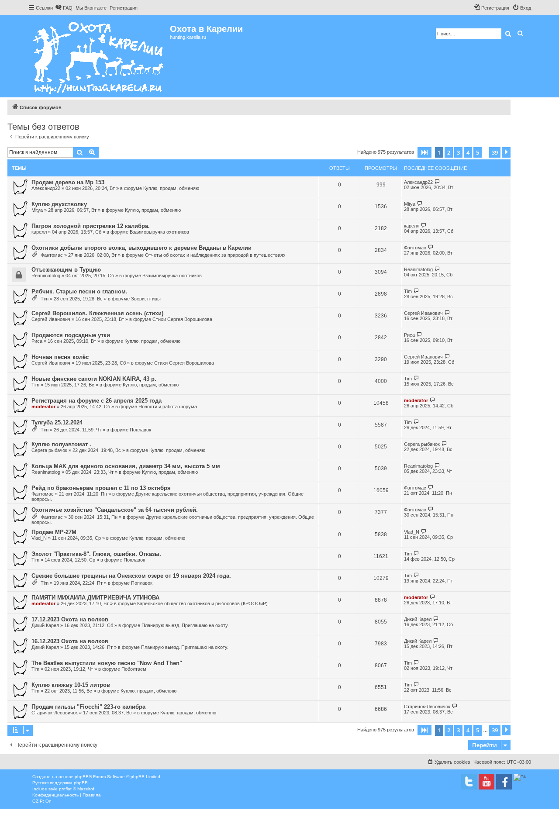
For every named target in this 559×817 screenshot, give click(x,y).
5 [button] (477, 152)
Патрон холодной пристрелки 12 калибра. (90, 226)
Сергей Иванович (50, 319)
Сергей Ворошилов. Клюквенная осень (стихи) (97, 313)
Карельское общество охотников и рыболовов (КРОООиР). (203, 603)
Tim (44, 298)
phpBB (82, 776)
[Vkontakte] (469, 781)
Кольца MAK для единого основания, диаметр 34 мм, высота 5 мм (125, 466)
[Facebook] (504, 781)
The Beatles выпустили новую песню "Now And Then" (106, 663)
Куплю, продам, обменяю (171, 188)
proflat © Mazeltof (76, 788)
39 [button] (495, 152)
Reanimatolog (45, 275)
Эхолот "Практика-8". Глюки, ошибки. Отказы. (96, 554)
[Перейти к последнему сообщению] (437, 182)
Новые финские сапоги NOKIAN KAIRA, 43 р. (93, 379)
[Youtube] (486, 781)
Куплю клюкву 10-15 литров (70, 685)
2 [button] (448, 152)
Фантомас (52, 255)
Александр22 (45, 188)
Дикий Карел (45, 625)
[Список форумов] (99, 56)
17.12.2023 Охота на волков (69, 619)
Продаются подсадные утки (70, 335)
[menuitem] (63, 8)
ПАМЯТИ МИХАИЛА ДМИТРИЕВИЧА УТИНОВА (95, 597)
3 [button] (458, 152)
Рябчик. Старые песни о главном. (79, 291)
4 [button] (467, 152)
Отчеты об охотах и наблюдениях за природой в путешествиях (215, 255)
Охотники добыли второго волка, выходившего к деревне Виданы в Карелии (141, 248)
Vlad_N (39, 538)
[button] (424, 152)
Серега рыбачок (49, 450)
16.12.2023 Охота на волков (69, 641)
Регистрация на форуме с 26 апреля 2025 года (96, 400)
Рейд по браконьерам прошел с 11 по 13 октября (101, 488)
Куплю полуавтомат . (61, 444)
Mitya (37, 210)
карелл (39, 231)
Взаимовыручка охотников (159, 231)
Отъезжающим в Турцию (66, 269)
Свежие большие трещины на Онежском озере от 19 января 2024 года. (131, 575)
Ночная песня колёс (60, 357)
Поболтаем (133, 669)
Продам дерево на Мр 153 (67, 182)
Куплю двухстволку (59, 204)
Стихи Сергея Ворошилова (182, 319)
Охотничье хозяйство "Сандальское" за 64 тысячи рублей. (114, 510)
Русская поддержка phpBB (60, 782)
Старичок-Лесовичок (54, 712)
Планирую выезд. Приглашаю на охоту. (185, 625)
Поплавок (140, 429)
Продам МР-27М (53, 532)
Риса (36, 341)
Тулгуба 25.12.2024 (57, 422)
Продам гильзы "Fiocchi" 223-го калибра (88, 706)
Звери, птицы (146, 298)
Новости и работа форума (167, 406)
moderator (43, 406)
